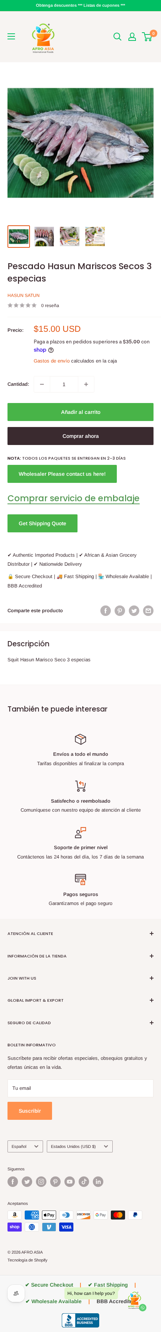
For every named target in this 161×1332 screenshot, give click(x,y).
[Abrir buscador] (117, 37)
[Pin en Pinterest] (120, 610)
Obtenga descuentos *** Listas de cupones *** (80, 5)
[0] (147, 36)
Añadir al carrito (80, 412)
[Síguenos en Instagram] (41, 1181)
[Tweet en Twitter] (134, 610)
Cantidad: (18, 384)
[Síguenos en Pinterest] (55, 1181)
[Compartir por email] (148, 610)
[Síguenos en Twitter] (27, 1181)
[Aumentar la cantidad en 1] (86, 384)
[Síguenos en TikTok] (84, 1181)
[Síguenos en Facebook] (12, 1181)
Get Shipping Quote (42, 523)
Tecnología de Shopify (27, 1260)
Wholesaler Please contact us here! (62, 474)
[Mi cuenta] (132, 37)
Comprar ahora (81, 436)
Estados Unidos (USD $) (73, 1146)
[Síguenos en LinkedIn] (98, 1181)
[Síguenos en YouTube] (69, 1181)
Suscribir (30, 1111)
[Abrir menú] (11, 36)
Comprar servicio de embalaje (73, 498)
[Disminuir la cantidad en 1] (42, 384)
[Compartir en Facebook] (105, 610)
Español (19, 1146)
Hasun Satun (23, 295)
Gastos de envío (52, 361)
